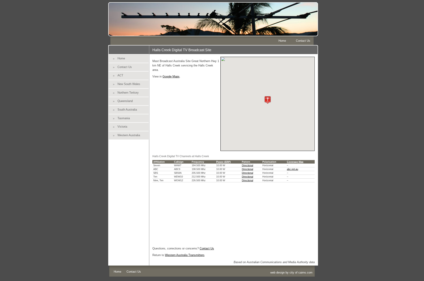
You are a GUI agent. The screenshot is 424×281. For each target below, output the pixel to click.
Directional (247, 165)
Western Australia (128, 135)
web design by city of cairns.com (291, 272)
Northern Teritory (128, 92)
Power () (223, 161)
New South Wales (128, 84)
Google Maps (171, 76)
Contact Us (303, 40)
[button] (267, 100)
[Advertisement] (233, 213)
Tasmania (123, 118)
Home (282, 40)
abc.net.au (292, 169)
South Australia (127, 109)
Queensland (125, 101)
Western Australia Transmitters (184, 255)
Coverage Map (295, 161)
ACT (120, 75)
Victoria (122, 126)
